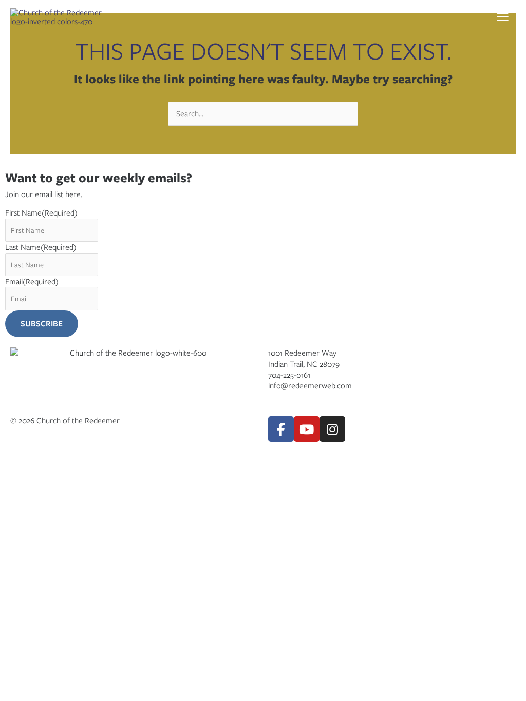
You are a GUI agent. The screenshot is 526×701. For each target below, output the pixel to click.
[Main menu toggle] (502, 17)
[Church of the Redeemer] (61, 16)
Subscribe (42, 323)
